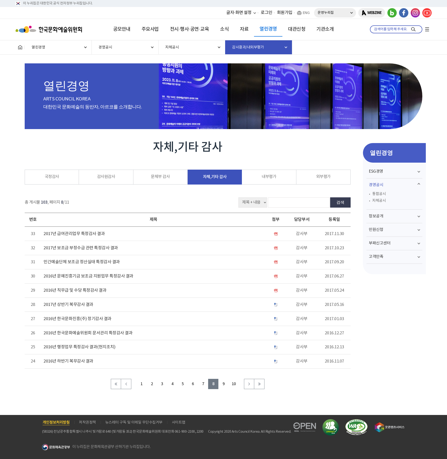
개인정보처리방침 (56, 422)
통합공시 (379, 194)
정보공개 (376, 216)
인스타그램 (415, 12)
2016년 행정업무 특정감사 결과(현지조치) (79, 347)
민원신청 (376, 229)
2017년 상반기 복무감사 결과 (68, 304)
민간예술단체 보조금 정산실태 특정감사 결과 (82, 262)
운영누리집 (326, 13)
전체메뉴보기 (427, 29)
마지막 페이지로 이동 (259, 384)
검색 (340, 202)
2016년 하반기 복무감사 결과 (68, 361)
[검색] (413, 29)
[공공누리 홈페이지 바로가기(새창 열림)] (304, 425)
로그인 (266, 12)
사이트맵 (178, 422)
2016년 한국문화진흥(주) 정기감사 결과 (78, 318)
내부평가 (269, 177)
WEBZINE (374, 13)
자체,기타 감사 (215, 177)
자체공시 (379, 201)
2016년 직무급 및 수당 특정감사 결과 (75, 290)
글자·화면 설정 (238, 12)
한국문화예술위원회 (49, 29)
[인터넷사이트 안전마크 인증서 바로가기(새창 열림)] (330, 422)
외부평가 (323, 177)
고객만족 (376, 256)
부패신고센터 (379, 243)
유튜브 (427, 12)
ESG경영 (376, 171)
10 (234, 384)
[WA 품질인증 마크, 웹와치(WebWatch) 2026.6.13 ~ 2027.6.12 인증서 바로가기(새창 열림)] (356, 421)
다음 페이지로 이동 (249, 384)
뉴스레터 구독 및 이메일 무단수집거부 (134, 422)
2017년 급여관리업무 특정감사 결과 (74, 233)
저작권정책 (87, 422)
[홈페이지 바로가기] (20, 47)
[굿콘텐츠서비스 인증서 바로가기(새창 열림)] (389, 424)
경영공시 (376, 185)
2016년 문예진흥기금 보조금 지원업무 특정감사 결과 (88, 276)
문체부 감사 (160, 177)
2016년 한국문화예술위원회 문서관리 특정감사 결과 (88, 333)
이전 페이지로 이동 (126, 384)
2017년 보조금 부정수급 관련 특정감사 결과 (81, 248)
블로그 (392, 12)
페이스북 (403, 12)
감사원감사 (106, 177)
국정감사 (52, 177)
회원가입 (284, 12)
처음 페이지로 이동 (116, 384)
